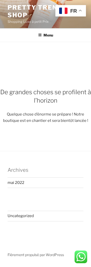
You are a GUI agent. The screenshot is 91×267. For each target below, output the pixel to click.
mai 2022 (16, 182)
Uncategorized (21, 216)
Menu (48, 35)
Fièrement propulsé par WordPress (36, 255)
